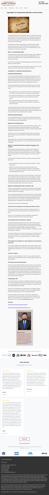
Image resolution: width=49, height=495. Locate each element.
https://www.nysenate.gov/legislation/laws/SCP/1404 (19, 307)
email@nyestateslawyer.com (27, 299)
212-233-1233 (28, 342)
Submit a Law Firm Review (24, 443)
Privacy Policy (4, 462)
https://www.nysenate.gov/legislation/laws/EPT (18, 304)
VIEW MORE (24, 439)
